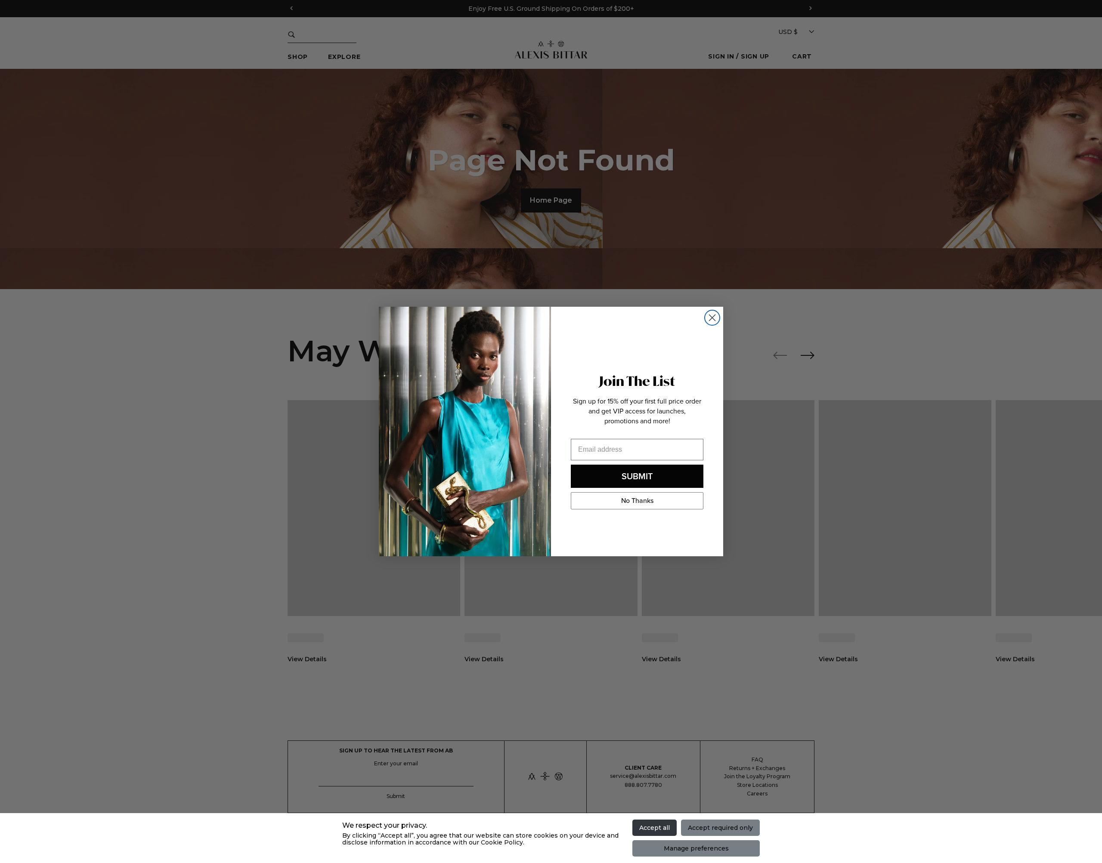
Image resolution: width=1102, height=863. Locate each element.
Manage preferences (696, 848)
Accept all (654, 828)
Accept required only (720, 828)
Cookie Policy (502, 842)
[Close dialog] (712, 317)
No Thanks (637, 500)
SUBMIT (637, 476)
